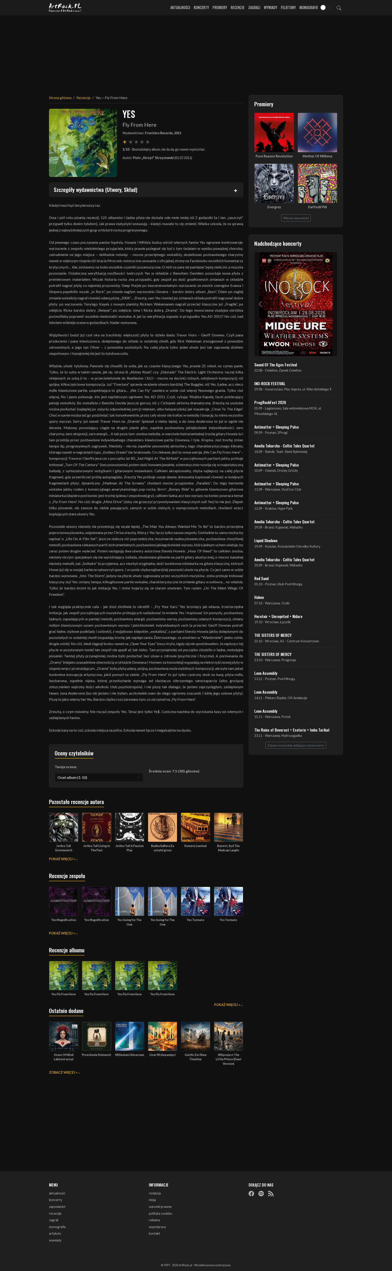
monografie (57, 1227)
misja (152, 1200)
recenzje (55, 1213)
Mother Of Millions (317, 156)
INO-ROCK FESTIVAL (269, 383)
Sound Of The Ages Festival (275, 364)
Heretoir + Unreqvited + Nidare (278, 616)
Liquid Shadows (266, 540)
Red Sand (261, 578)
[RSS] (271, 1193)
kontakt (154, 1233)
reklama (154, 1220)
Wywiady (270, 7)
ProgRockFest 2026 (270, 402)
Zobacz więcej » (63, 1072)
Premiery (220, 7)
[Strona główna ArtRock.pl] (65, 7)
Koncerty (201, 7)
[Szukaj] (339, 7)
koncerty (55, 1200)
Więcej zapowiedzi (296, 218)
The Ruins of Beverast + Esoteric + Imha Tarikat (292, 730)
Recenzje (238, 7)
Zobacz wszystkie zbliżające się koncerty (295, 745)
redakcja (155, 1193)
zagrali (53, 1220)
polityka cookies (160, 1213)
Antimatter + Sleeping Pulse (276, 427)
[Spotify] (261, 1193)
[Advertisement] (196, 52)
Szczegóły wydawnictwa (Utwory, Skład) (95, 189)
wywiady (55, 1240)
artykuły (55, 1233)
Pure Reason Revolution (274, 156)
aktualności (57, 1193)
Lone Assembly (265, 673)
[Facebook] (251, 1193)
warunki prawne (160, 1207)
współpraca (157, 1227)
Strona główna (60, 97)
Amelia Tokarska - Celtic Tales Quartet (284, 446)
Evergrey (274, 207)
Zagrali (254, 7)
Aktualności (180, 7)
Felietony (288, 7)
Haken (259, 597)
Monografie (308, 7)
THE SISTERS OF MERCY (273, 635)
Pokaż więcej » (62, 859)
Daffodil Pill (317, 207)
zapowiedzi (57, 1207)
